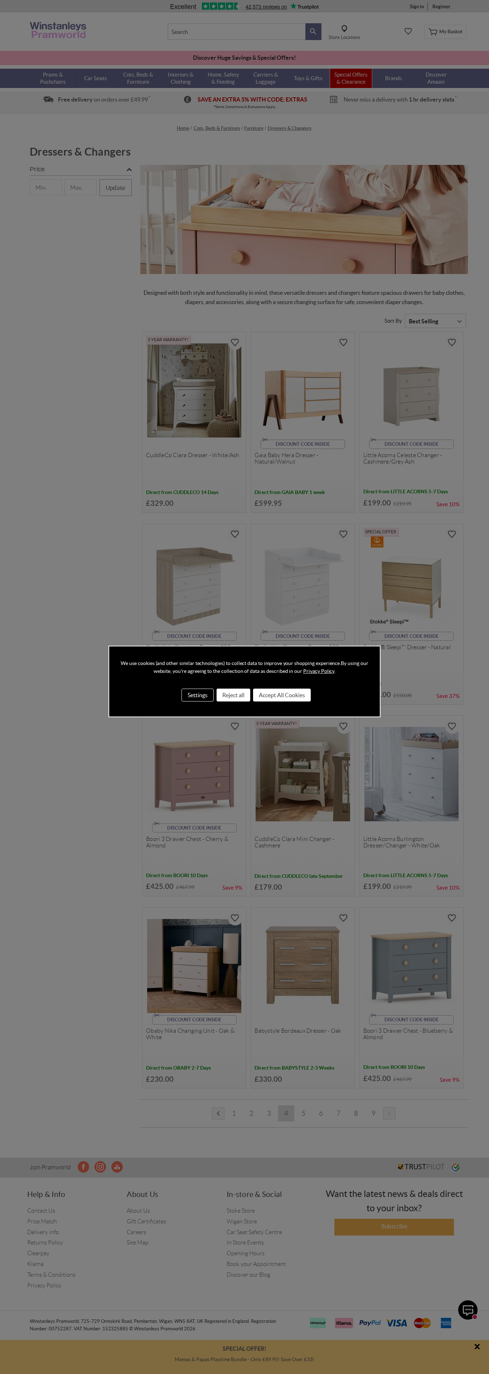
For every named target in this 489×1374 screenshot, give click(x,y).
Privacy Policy (318, 671)
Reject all (233, 695)
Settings (198, 695)
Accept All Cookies (282, 695)
